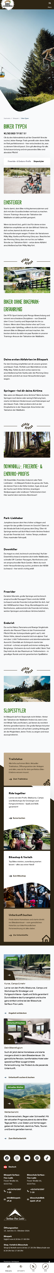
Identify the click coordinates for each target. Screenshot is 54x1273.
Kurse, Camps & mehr (14, 984)
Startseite (7, 118)
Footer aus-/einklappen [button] (11, 1262)
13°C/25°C (20, 1271)
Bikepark (16, 118)
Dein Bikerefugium (13, 1048)
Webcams (8, 1271)
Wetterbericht (11, 1112)
